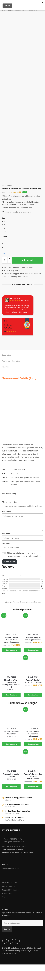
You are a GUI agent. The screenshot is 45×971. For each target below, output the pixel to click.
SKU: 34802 (11, 771)
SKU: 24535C (33, 634)
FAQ (3, 896)
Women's (30, 602)
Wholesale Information (11, 868)
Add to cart (27, 260)
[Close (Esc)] (19, 966)
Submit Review (9, 562)
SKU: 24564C (33, 771)
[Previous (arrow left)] (2, 970)
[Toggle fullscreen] (8, 966)
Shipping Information (10, 890)
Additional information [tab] (11, 361)
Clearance (10, 11)
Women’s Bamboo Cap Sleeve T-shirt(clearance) (33, 776)
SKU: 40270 (11, 677)
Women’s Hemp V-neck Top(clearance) (33, 638)
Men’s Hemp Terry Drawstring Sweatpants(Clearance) (11, 683)
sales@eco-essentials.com (14, 842)
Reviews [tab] (5, 367)
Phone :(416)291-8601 (13, 839)
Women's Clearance (19, 602)
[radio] (23, 221)
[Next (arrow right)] (8, 970)
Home (3, 11)
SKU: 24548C (11, 634)
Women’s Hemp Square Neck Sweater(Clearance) (11, 639)
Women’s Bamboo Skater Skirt (11, 732)
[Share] (14, 966)
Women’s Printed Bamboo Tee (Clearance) (33, 733)
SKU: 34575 (11, 728)
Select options (11, 650)
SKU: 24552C (33, 677)
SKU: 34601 (33, 728)
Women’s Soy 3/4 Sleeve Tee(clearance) (33, 681)
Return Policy (7, 893)
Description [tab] (6, 355)
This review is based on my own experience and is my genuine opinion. (24, 554)
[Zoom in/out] (2, 966)
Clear (3, 254)
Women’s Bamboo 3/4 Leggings (11, 775)
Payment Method (8, 886)
